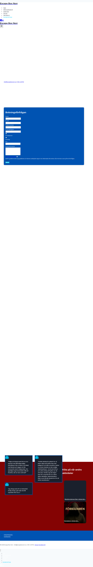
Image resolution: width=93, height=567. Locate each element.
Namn (7, 116)
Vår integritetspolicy (10, 156)
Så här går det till (8, 9)
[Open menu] (1, 26)
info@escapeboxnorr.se (10, 82)
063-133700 (20, 82)
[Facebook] (1, 21)
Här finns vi (6, 15)
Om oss (5, 13)
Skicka (7, 162)
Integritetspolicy (8, 534)
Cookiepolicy (7, 536)
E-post (7, 120)
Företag (7, 139)
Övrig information (10, 146)
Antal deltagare (9, 129)
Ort (6, 141)
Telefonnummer (10, 125)
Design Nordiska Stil (40, 545)
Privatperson (8, 135)
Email (6, 160)
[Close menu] (0, 550)
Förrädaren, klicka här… (71, 521)
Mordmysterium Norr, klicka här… (75, 499)
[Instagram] (3, 21)
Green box (6, 11)
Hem (4, 8)
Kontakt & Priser (7, 17)
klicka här (29, 94)
